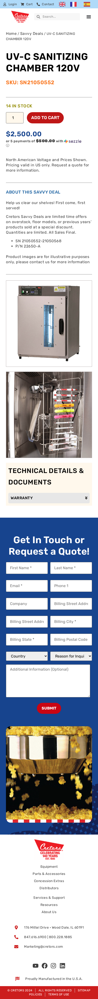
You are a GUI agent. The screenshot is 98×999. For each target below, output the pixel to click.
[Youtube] (36, 966)
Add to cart (45, 117)
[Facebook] (44, 966)
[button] (45, 143)
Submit (49, 708)
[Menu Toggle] (88, 16)
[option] (74, 4)
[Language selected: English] (77, 4)
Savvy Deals (31, 33)
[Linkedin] (62, 966)
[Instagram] (53, 966)
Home (11, 33)
